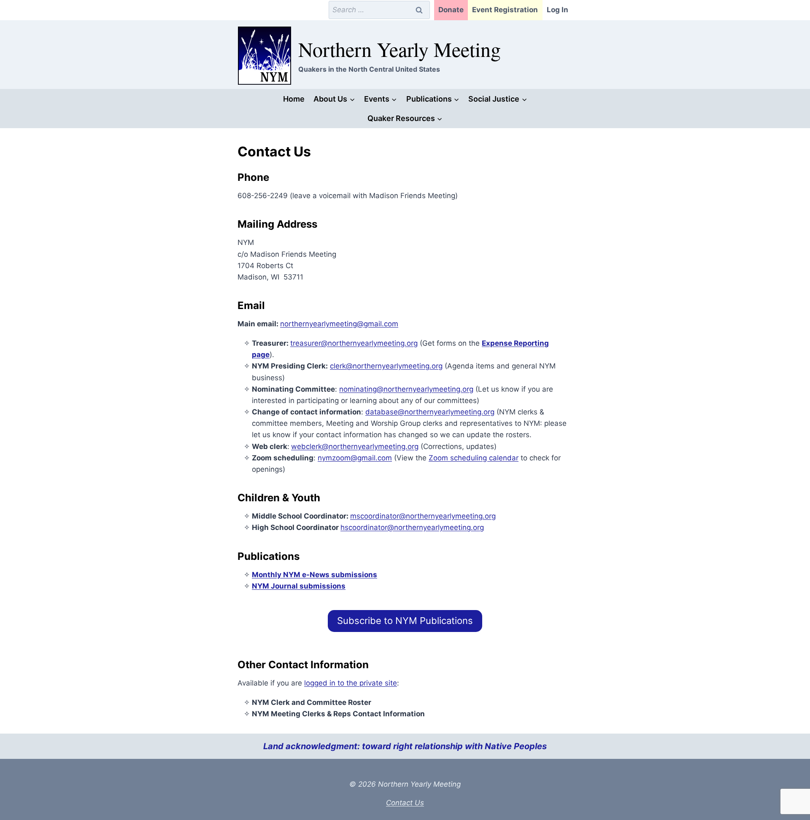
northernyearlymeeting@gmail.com (339, 324)
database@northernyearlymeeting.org (429, 412)
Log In (557, 9)
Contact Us (405, 802)
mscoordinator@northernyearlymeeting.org (423, 516)
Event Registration (505, 9)
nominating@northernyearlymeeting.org (406, 389)
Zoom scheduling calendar (473, 458)
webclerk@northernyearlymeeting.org (354, 446)
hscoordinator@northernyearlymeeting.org (412, 527)
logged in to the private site (350, 683)
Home (294, 98)
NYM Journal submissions (299, 586)
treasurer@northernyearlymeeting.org (354, 343)
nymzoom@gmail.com (355, 458)
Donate (451, 9)
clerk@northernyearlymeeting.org (386, 366)
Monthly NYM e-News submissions (314, 574)
